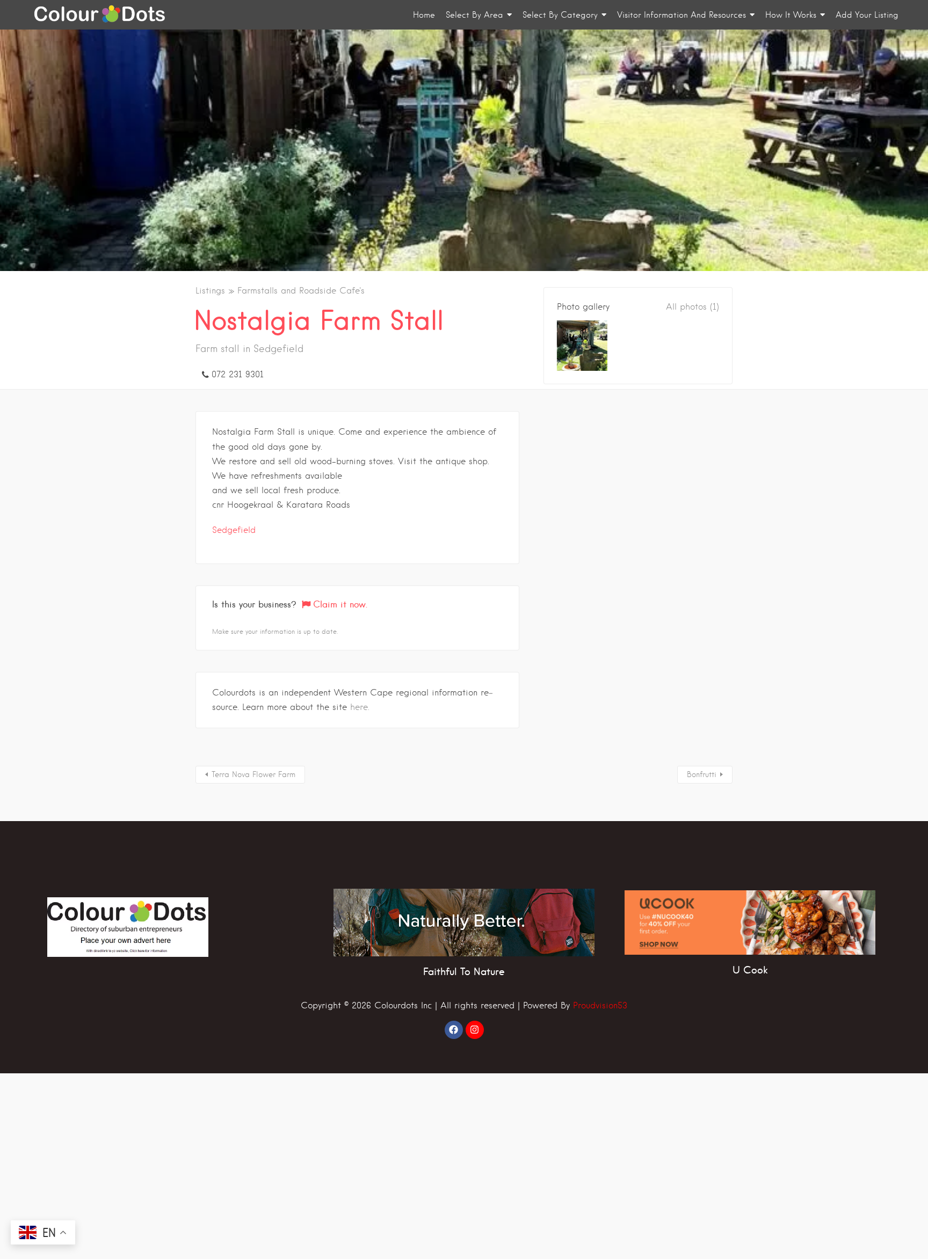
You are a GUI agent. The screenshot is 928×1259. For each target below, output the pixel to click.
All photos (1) (692, 307)
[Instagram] (475, 1030)
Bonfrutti (701, 774)
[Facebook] (454, 1030)
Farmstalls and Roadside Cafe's (301, 291)
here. (359, 707)
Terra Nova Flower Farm (253, 774)
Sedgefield (234, 530)
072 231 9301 (238, 374)
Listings (210, 291)
